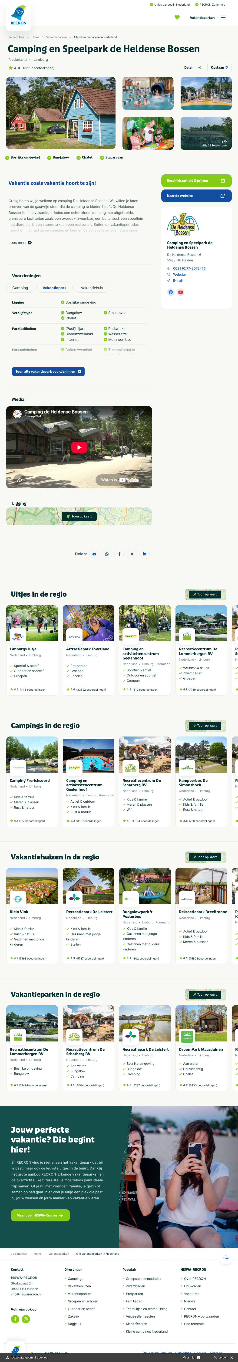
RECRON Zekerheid (212, 4)
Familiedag (134, 1301)
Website (179, 274)
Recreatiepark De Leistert (89, 911)
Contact (190, 1309)
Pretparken (134, 1294)
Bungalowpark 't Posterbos (137, 914)
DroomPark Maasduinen (201, 1049)
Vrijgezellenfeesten (140, 1316)
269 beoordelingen (202, 821)
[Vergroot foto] (148, 93)
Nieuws (189, 1301)
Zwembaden (135, 1286)
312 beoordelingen (145, 689)
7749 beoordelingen (202, 689)
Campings (75, 1279)
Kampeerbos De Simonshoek (193, 782)
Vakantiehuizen (79, 1286)
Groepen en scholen (83, 1301)
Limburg (35, 655)
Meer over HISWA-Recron (37, 1215)
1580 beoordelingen (203, 958)
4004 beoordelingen (146, 821)
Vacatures (191, 1294)
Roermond (162, 664)
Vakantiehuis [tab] (92, 287)
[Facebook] (15, 1319)
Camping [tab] (20, 287)
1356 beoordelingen (38, 68)
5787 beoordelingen (90, 958)
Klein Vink (19, 911)
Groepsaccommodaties (143, 1279)
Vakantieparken (202, 18)
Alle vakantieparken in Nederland (95, 37)
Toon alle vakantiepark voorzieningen (45, 371)
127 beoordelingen (32, 821)
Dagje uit (74, 1324)
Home (35, 37)
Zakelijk (73, 1316)
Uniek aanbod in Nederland (172, 4)
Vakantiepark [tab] (54, 287)
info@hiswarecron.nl (26, 1294)
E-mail (177, 280)
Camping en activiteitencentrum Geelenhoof (140, 653)
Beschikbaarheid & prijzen (187, 181)
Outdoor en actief (81, 1309)
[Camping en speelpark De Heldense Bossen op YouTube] (180, 292)
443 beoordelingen (33, 689)
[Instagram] (26, 1319)
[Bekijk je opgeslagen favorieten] (178, 17)
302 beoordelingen (145, 958)
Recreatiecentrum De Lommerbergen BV (198, 651)
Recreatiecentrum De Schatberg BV (141, 782)
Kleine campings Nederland (147, 1331)
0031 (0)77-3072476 (189, 268)
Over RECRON (195, 1279)
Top (226, 1258)
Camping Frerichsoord (30, 780)
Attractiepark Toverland (87, 649)
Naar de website (180, 196)
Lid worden (192, 1286)
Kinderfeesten (136, 1324)
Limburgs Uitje (23, 649)
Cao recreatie (194, 1324)
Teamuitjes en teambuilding (147, 1309)
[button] (224, 652)
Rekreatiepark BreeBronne (203, 911)
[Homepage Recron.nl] (15, 1351)
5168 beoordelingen (33, 958)
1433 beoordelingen (203, 1085)
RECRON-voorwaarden (201, 1316)
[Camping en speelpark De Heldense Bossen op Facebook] (171, 292)
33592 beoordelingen (91, 689)
